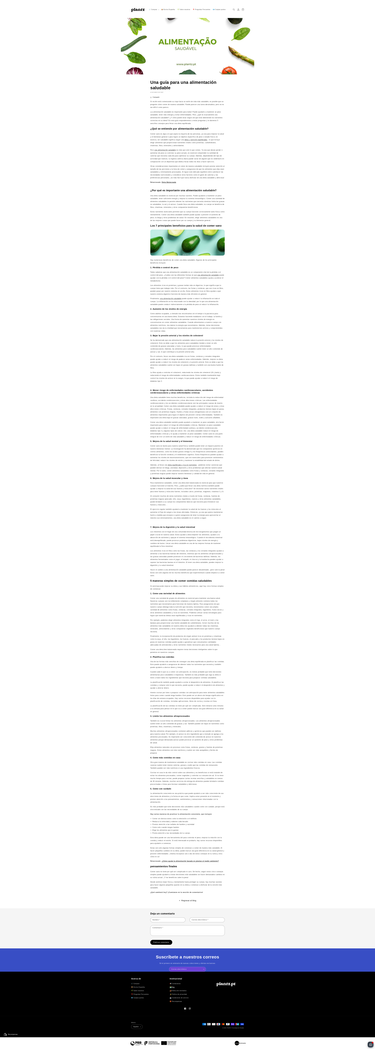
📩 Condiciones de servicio (179, 998)
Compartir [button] (156, 97)
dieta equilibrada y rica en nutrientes (182, 465)
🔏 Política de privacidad (178, 994)
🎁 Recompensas (176, 1001)
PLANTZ (229, 1027)
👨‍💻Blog (172, 987)
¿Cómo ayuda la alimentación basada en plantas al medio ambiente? (190, 861)
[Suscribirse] (203, 969)
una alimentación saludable (165, 150)
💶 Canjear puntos (137, 998)
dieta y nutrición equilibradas (196, 140)
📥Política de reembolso (178, 990)
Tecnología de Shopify (238, 1027)
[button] (154, 9)
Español (136, 1026)
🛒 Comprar (135, 983)
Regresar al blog (188, 901)
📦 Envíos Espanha (138, 987)
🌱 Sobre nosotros (137, 990)
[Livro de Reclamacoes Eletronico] (240, 1043)
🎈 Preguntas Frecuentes (140, 994)
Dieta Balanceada (169, 182)
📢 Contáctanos (175, 983)
